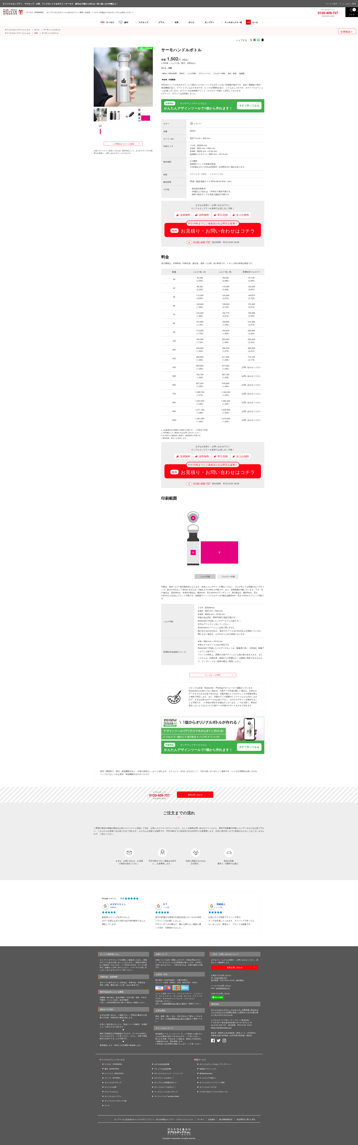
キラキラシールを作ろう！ (164, 1078)
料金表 (164, 79)
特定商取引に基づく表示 (246, 1119)
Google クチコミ (109, 898)
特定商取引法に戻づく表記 (179, 1018)
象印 (126, 22)
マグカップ (143, 22)
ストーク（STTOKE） (113, 1078)
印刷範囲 (172, 79)
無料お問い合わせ (195, 794)
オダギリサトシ (118, 904)
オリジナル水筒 (110, 1087)
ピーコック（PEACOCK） (115, 1073)
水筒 (176, 22)
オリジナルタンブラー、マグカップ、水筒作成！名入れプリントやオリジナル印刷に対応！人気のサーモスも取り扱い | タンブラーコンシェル (234, 1012)
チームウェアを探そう (208, 1078)
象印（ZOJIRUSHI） (112, 1069)
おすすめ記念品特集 (161, 1064)
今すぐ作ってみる (249, 105)
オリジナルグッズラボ (208, 1087)
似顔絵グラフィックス (208, 1069)
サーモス (110, 22)
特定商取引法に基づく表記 (175, 1003)
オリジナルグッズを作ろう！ (165, 1087)
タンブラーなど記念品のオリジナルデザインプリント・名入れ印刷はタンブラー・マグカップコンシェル (153, 1119)
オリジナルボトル (111, 1092)
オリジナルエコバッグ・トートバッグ (168, 1073)
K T (165, 904)
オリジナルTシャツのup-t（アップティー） (216, 1064)
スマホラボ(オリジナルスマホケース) (214, 1092)
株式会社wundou (206, 1073)
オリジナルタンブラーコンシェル (17, 29)
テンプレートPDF (213, 675)
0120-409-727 (202, 242)
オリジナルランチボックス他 (115, 1101)
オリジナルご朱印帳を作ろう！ (166, 1082)
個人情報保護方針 (226, 1119)
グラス (161, 22)
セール (255, 22)
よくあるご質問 (349, 3)
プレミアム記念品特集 (162, 1069)
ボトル (191, 22)
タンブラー (209, 22)
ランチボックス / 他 (233, 22)
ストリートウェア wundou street (166, 1096)
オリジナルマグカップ (113, 1082)
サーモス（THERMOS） (114, 1064)
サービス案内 (331, 3)
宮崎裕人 (220, 904)
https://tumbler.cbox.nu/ (221, 1027)
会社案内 (211, 1119)
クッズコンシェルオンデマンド (166, 1092)
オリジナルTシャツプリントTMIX (212, 1082)
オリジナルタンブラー (113, 1096)
